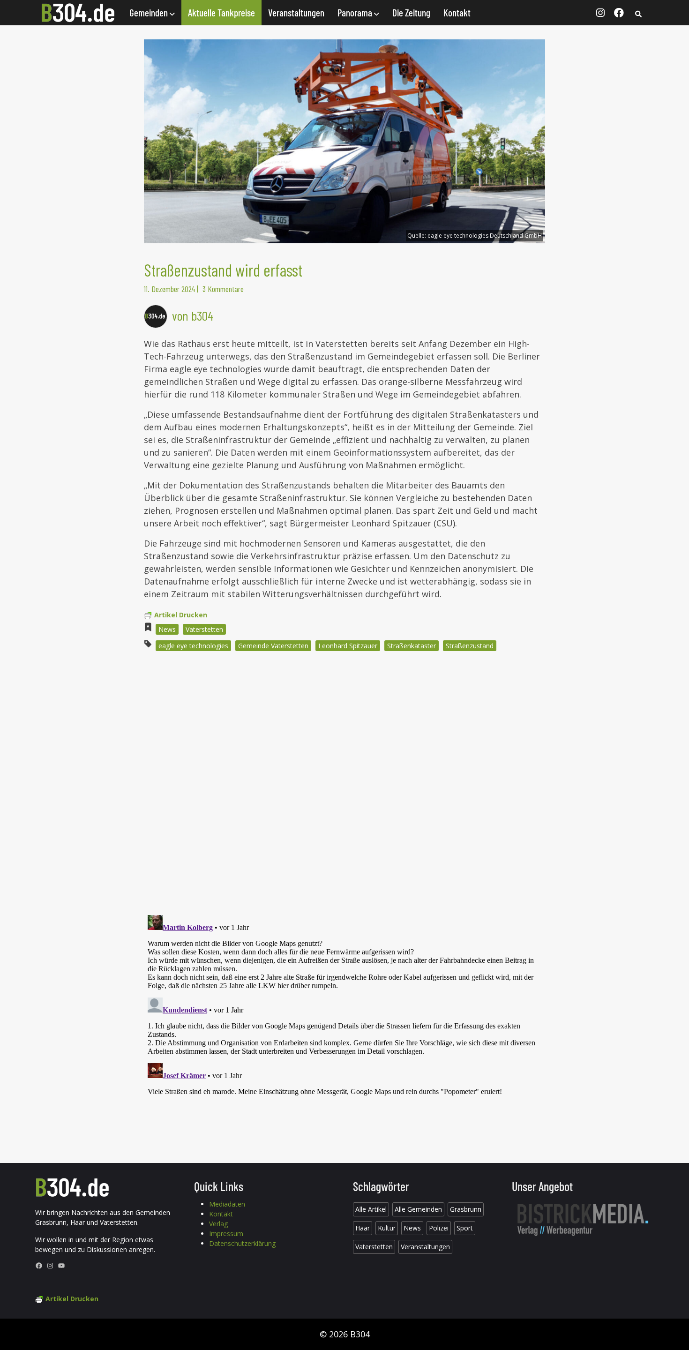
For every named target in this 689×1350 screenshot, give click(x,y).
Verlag (218, 1223)
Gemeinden (149, 12)
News (167, 629)
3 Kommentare (223, 289)
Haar (362, 1227)
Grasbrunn (465, 1209)
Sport (465, 1227)
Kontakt (457, 12)
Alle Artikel (371, 1209)
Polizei (439, 1227)
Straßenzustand (470, 645)
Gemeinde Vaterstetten (273, 645)
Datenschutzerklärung (242, 1243)
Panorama (355, 12)
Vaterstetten (204, 629)
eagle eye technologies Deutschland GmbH (484, 236)
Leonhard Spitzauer (347, 645)
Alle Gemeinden (418, 1209)
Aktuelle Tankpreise (221, 12)
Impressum (226, 1233)
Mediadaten (227, 1204)
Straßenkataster (411, 645)
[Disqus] (344, 785)
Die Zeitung (411, 12)
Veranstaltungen (296, 12)
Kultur (387, 1227)
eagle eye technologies (193, 645)
